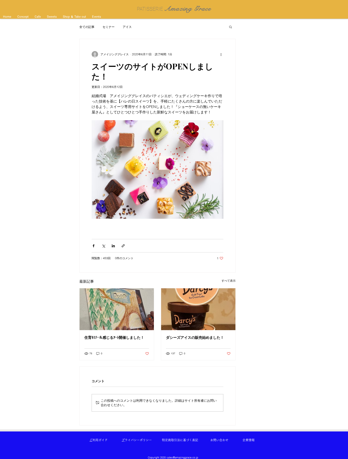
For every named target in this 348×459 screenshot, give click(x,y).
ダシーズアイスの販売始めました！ (195, 337)
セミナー (109, 27)
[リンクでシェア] (123, 246)
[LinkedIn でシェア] (113, 246)
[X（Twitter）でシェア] (103, 246)
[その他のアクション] (221, 54)
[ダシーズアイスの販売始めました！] (198, 309)
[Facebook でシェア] (93, 246)
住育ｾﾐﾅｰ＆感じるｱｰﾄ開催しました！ (114, 337)
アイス (127, 27)
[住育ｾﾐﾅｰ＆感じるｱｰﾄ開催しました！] (117, 309)
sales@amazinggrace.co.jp (182, 457)
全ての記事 (86, 27)
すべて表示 (229, 280)
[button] (230, 26)
